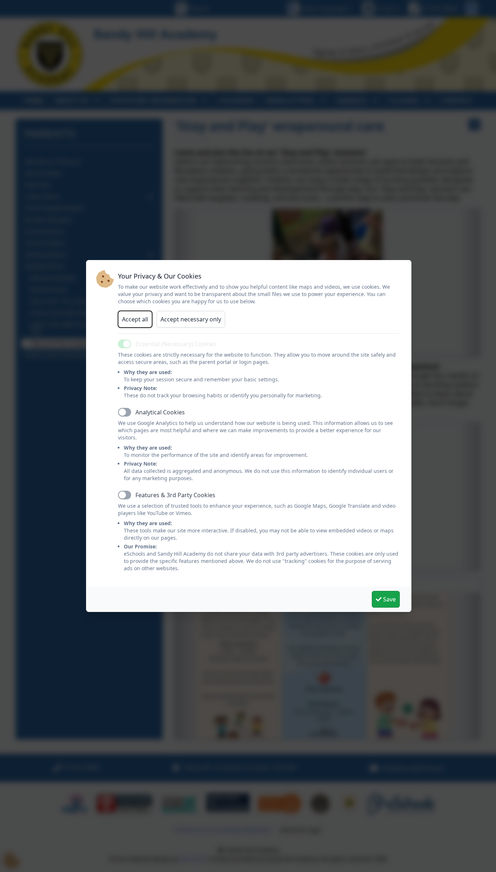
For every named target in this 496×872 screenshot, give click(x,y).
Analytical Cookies (160, 412)
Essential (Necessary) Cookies (175, 344)
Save (389, 599)
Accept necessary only (190, 319)
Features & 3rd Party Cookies (175, 495)
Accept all (135, 319)
